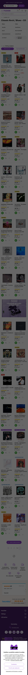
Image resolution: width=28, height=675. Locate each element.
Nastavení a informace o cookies (14, 671)
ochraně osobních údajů (16, 660)
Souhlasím (14, 664)
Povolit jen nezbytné (14, 668)
